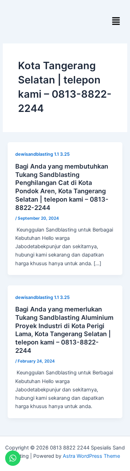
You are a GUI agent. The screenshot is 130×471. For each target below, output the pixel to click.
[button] (116, 21)
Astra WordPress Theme (91, 456)
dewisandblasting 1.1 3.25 (42, 154)
